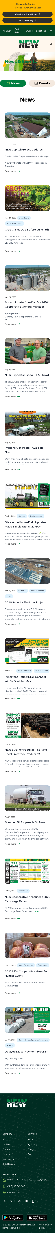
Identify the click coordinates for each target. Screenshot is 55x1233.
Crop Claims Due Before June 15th (27, 229)
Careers (6, 1144)
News (15, 83)
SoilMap (21, 516)
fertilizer (22, 590)
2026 (9, 596)
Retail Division (8, 1164)
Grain (30, 1139)
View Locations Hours (26, 14)
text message (36, 516)
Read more (10, 171)
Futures (29, 30)
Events (44, 83)
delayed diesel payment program (33, 1040)
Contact (6, 1149)
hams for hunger (26, 965)
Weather (6, 30)
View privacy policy (45, 1226)
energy (10, 1045)
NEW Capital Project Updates (24, 149)
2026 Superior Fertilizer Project (25, 602)
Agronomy (32, 1144)
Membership (8, 1159)
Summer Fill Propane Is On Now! (25, 822)
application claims (14, 223)
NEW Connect (41, 671)
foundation (43, 965)
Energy (31, 1149)
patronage (23, 891)
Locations (41, 30)
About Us (6, 1139)
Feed (30, 1154)
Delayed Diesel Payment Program (26, 1051)
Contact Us (13, 1192)
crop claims (24, 218)
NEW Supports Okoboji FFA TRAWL (27, 375)
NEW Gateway (26, 20)
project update (37, 590)
